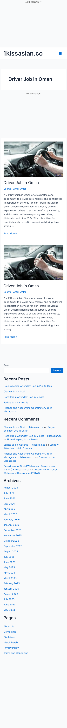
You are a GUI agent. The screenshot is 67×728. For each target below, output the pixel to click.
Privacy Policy (11, 647)
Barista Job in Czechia (16, 402)
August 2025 (11, 551)
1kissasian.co (23, 53)
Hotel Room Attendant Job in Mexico (24, 397)
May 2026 (9, 503)
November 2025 (13, 535)
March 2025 (10, 578)
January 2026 (11, 524)
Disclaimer (9, 637)
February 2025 (12, 583)
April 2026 (9, 508)
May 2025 (9, 567)
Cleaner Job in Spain (15, 391)
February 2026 (12, 519)
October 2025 (11, 540)
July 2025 (9, 556)
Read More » (10, 233)
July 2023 (9, 599)
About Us (9, 626)
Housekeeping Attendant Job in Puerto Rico (28, 386)
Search (7, 365)
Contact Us (10, 631)
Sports (7, 188)
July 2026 (9, 493)
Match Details (11, 642)
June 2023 (9, 604)
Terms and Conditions (16, 653)
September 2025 (13, 546)
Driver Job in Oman (21, 182)
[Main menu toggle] (60, 53)
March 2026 (10, 514)
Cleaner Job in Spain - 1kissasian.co (24, 427)
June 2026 (9, 498)
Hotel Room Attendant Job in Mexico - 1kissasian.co (33, 435)
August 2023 (11, 594)
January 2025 (11, 588)
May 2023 (9, 610)
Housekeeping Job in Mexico (23, 439)
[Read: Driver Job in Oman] (33, 159)
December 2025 (12, 530)
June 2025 (9, 562)
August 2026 (11, 487)
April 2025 (9, 572)
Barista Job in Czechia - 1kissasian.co (24, 444)
